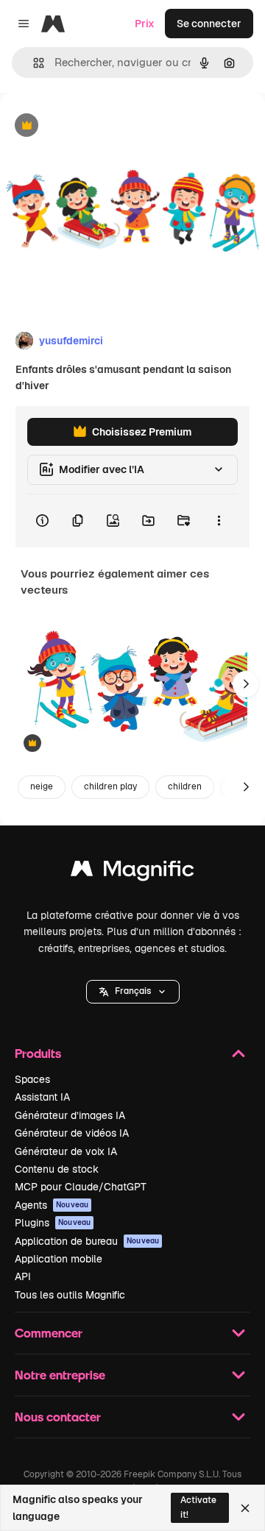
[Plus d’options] (218, 521)
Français (133, 991)
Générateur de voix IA (66, 1151)
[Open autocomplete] (33, 62)
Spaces (32, 1079)
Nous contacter (58, 1416)
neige (41, 786)
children (185, 786)
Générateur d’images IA (70, 1115)
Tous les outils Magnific (70, 1294)
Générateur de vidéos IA (72, 1133)
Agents (51, 1205)
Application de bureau (87, 1241)
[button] (133, 992)
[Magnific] (132, 872)
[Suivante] (246, 684)
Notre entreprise (60, 1374)
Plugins (53, 1222)
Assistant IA (42, 1097)
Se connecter (209, 23)
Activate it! (198, 1507)
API (23, 1276)
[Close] (245, 1508)
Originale (97, 126)
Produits (38, 1053)
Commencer (48, 1332)
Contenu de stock (57, 1169)
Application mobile (58, 1258)
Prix (145, 23)
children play (110, 786)
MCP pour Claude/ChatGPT (80, 1186)
